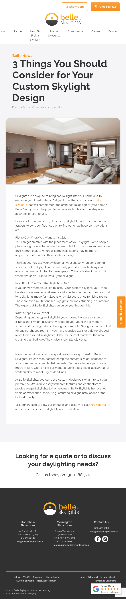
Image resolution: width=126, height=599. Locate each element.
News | (83, 577)
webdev (58, 107)
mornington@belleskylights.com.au (71, 545)
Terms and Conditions (105, 580)
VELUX (26, 577)
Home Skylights (54, 33)
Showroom (76, 6)
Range (18, 31)
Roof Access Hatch (46, 580)
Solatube (37, 577)
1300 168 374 (107, 6)
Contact (113, 31)
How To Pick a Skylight (35, 35)
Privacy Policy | (107, 577)
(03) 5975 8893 (64, 541)
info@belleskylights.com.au (30, 541)
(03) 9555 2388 (27, 538)
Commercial (76, 31)
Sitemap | (93, 577)
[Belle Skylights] (63, 19)
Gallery (96, 31)
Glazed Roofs (52, 577)
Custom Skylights (25, 580)
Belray (17, 577)
